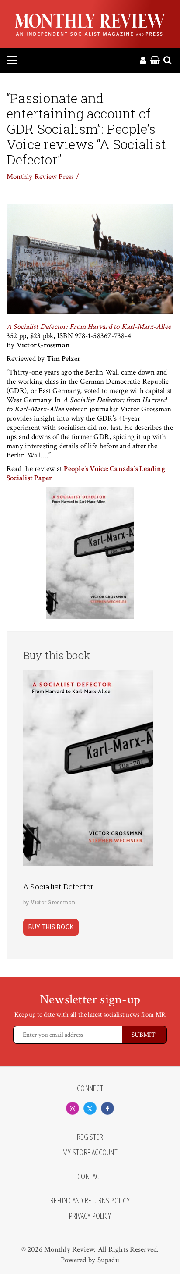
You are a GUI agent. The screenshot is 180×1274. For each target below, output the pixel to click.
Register (90, 1137)
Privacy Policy (90, 1216)
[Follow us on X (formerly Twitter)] (90, 1108)
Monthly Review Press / (43, 177)
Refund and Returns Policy (90, 1201)
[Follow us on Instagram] (72, 1108)
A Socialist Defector (58, 886)
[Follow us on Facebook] (107, 1108)
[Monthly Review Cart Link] (155, 61)
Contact (90, 1176)
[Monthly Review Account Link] (143, 61)
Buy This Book (50, 927)
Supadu (108, 1260)
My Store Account (90, 1152)
